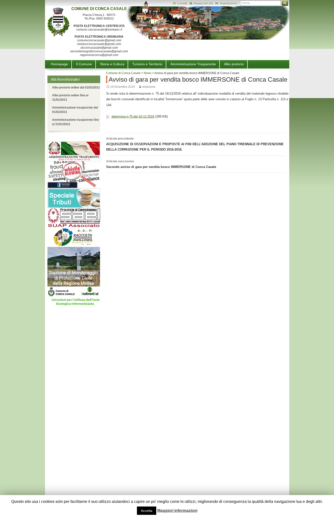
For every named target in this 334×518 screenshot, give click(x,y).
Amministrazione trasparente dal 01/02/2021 (75, 110)
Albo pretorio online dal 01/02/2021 (76, 87)
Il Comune (84, 64)
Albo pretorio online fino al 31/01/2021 (70, 97)
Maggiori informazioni (177, 510)
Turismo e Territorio (147, 64)
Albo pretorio (234, 64)
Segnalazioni (228, 3)
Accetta (146, 511)
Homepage (59, 64)
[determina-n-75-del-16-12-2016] (108, 116)
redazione (149, 86)
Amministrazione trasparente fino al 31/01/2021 (75, 122)
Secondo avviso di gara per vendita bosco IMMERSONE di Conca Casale (161, 164)
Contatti (181, 3)
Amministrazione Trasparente (193, 64)
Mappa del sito (203, 3)
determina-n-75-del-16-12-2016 (132, 116)
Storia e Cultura (112, 64)
